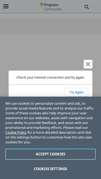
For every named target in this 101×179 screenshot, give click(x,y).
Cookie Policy (16, 132)
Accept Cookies (50, 154)
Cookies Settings (50, 168)
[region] (50, 138)
